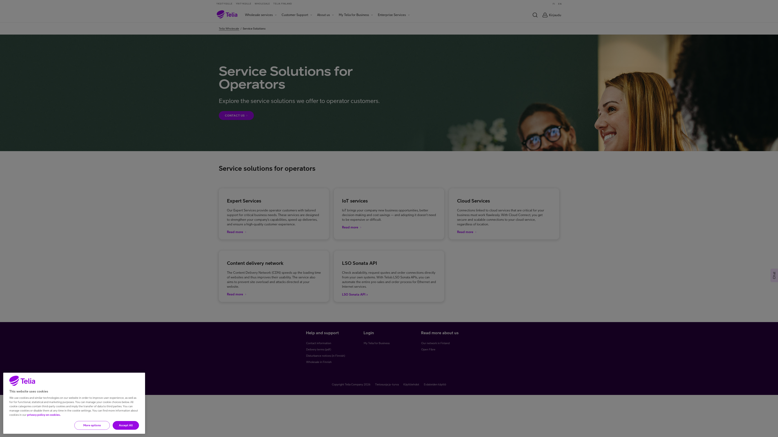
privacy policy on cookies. (43, 414)
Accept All (126, 425)
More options (92, 425)
